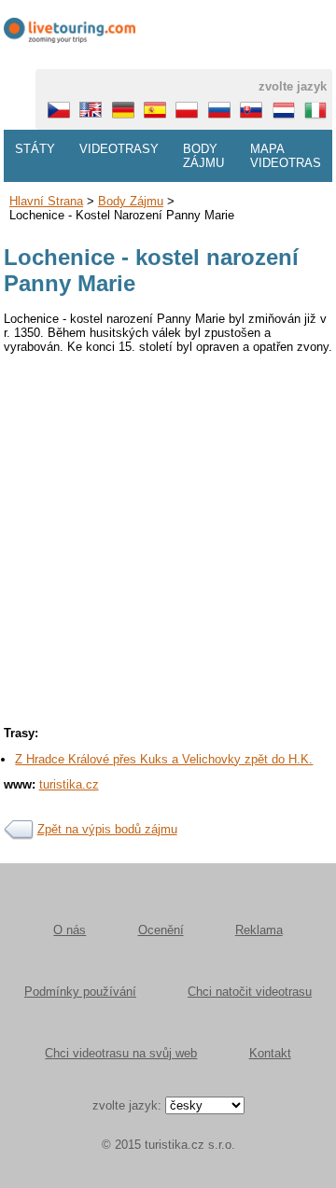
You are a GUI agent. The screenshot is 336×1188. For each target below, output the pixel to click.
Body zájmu (203, 156)
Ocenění (161, 930)
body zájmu (130, 201)
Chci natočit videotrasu (250, 992)
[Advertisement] (168, 534)
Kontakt (270, 1053)
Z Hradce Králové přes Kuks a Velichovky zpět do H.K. (164, 759)
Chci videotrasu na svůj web (121, 1053)
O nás (69, 930)
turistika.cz (69, 784)
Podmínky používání (80, 992)
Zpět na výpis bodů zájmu (107, 829)
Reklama (259, 930)
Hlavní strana (46, 201)
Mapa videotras (285, 156)
